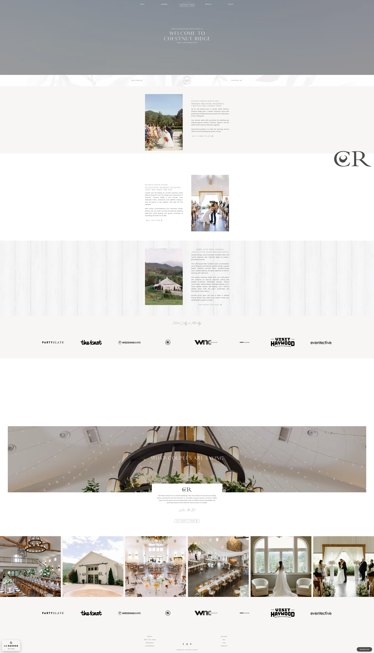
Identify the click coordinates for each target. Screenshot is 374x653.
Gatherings (149, 646)
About (149, 636)
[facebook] (183, 644)
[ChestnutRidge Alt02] (187, 2)
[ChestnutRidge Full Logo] (187, 632)
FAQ (224, 643)
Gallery (224, 636)
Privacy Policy (188, 649)
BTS (224, 640)
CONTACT (230, 4)
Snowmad (195, 649)
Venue (168, 496)
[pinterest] (191, 644)
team (170, 500)
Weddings (150, 643)
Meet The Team (150, 640)
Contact (224, 646)
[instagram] (187, 644)
